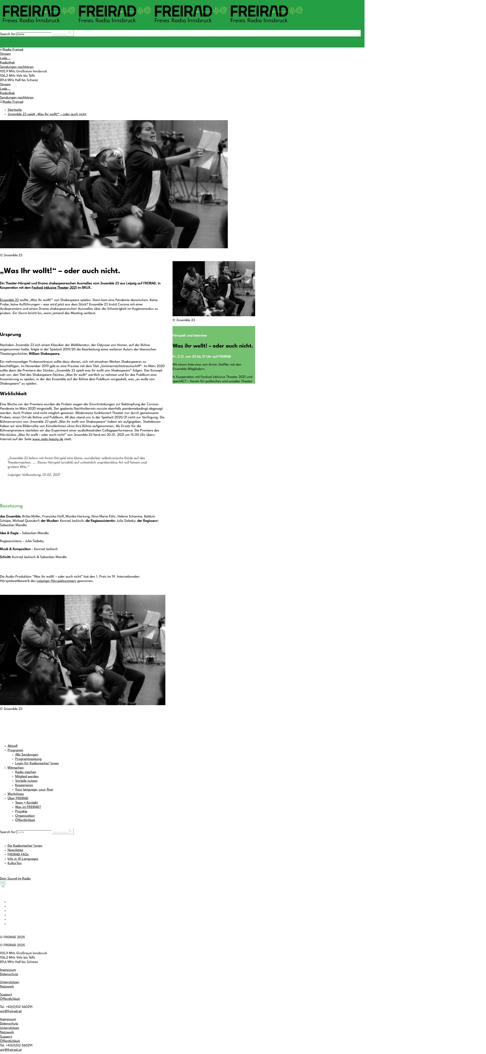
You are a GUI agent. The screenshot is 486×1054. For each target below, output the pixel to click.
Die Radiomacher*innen (25, 845)
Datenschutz (9, 974)
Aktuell (12, 746)
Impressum (8, 970)
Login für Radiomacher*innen (37, 763)
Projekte (21, 811)
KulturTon (15, 863)
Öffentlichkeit (25, 820)
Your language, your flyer (34, 789)
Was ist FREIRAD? (28, 807)
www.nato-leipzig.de (47, 439)
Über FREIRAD (18, 798)
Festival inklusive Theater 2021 (54, 287)
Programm (15, 750)
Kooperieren (24, 785)
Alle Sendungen (26, 754)
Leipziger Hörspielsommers (56, 581)
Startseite (15, 110)
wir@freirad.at (11, 1011)
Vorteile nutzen (26, 781)
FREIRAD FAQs (18, 854)
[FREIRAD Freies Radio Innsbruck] (152, 24)
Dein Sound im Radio (15, 878)
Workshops (16, 794)
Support (6, 994)
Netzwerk (7, 986)
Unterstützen (9, 982)
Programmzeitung (28, 759)
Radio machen (25, 772)
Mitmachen (16, 767)
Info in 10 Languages (23, 859)
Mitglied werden (27, 776)
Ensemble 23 (9, 300)
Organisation (25, 816)
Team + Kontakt (26, 802)
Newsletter (16, 850)
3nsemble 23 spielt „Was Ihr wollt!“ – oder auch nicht (47, 114)
